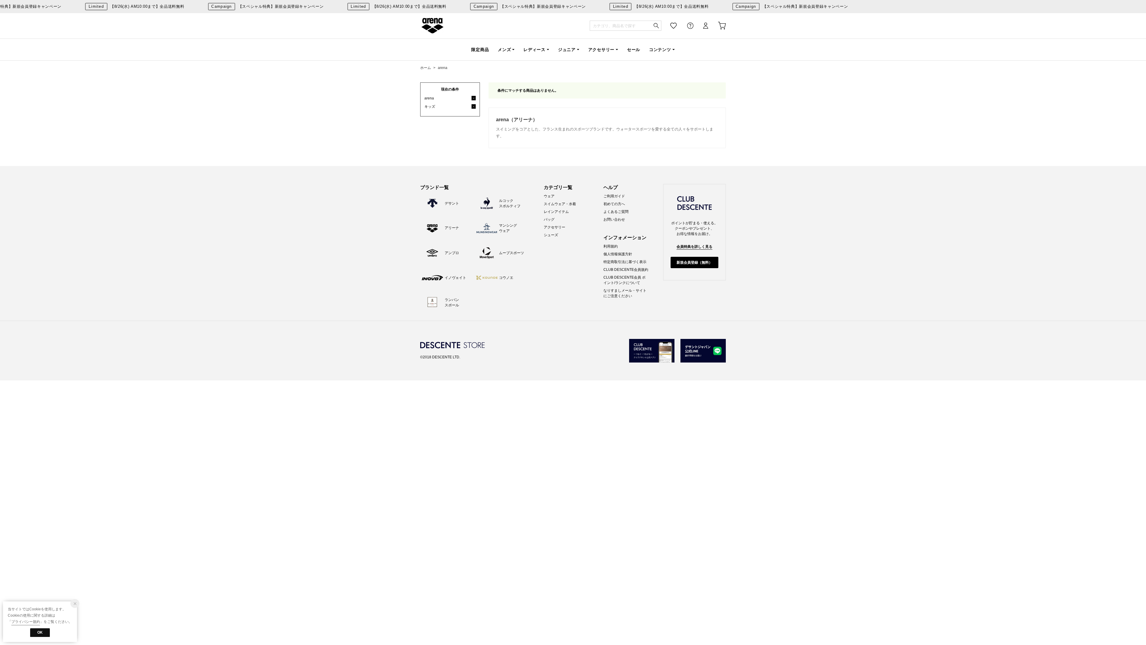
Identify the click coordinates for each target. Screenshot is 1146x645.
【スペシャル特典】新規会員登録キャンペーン (262, 6)
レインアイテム (556, 212)
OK (40, 632)
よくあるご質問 (616, 212)
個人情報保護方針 (617, 254)
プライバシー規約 (25, 622)
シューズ (551, 235)
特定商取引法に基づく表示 (624, 262)
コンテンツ (660, 49)
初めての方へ (614, 204)
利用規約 (610, 246)
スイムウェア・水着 (560, 204)
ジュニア (567, 49)
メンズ (504, 49)
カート (718, 26)
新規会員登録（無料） (694, 262)
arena (432, 26)
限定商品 (480, 49)
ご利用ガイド (614, 196)
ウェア (549, 196)
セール (633, 49)
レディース (534, 49)
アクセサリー (601, 49)
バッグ (549, 219)
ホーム (425, 68)
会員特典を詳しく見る (694, 247)
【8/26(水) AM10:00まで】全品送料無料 (131, 6)
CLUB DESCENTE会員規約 (625, 270)
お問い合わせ (614, 219)
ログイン (702, 26)
